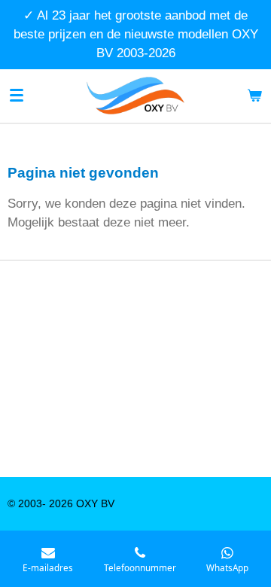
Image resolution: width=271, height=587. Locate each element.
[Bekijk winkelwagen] (254, 95)
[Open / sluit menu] (16, 95)
